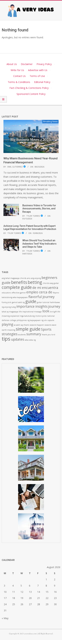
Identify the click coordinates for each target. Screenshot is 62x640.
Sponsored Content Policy (31, 94)
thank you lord (48, 334)
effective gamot (19, 292)
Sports (46, 329)
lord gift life (55, 311)
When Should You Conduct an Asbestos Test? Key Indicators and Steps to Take (39, 243)
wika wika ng (30, 340)
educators (6, 292)
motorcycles (40, 316)
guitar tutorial (43, 302)
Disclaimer (27, 64)
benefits (19, 282)
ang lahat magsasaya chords (14, 278)
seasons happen (37, 325)
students (22, 334)
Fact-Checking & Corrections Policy (29, 88)
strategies (9, 334)
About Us (12, 64)
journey (54, 306)
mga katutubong (27, 316)
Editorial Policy (42, 82)
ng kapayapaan (34, 320)
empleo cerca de (39, 292)
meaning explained (10, 316)
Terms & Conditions (19, 82)
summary (33, 334)
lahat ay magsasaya (10, 311)
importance (25, 306)
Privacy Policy (44, 64)
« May (5, 618)
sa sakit (17, 325)
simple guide (28, 329)
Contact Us (19, 76)
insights (41, 306)
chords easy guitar (51, 283)
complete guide (17, 287)
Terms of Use (37, 76)
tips (6, 338)
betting (35, 282)
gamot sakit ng (18, 302)
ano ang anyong (34, 278)
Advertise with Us (37, 70)
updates (17, 339)
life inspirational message (30, 311)
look (45, 311)
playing (7, 324)
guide (30, 301)
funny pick (6, 302)
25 (13, 604)
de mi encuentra (45, 287)
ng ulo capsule (47, 320)
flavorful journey (41, 297)
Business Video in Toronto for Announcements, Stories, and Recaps (39, 208)
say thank (25, 325)
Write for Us (17, 70)
